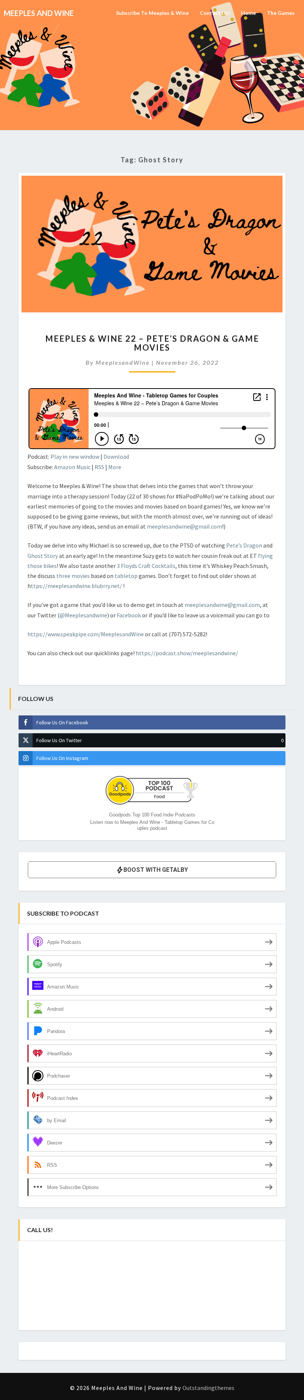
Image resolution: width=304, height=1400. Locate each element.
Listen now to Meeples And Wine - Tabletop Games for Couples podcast (152, 825)
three (64, 575)
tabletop (127, 575)
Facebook (129, 615)
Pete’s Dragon (244, 545)
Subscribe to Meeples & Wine (152, 13)
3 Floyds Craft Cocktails (146, 565)
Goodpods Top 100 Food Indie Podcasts (152, 815)
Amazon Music (72, 467)
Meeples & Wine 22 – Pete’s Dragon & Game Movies (152, 343)
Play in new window (74, 456)
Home (248, 13)
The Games (281, 13)
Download (116, 456)
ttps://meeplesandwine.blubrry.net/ (77, 585)
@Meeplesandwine (83, 615)
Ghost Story (42, 555)
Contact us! (215, 13)
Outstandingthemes (208, 1387)
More (114, 467)
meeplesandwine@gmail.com (184, 526)
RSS (99, 467)
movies (81, 575)
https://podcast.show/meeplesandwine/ (187, 653)
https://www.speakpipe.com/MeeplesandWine (85, 634)
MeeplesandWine (123, 362)
